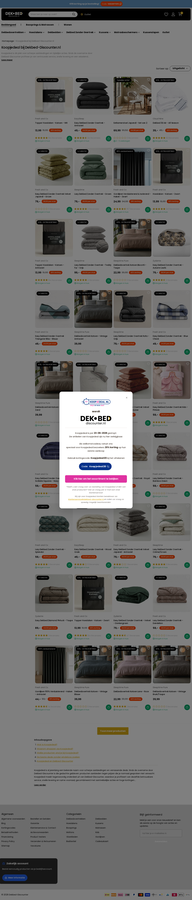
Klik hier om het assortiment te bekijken (96, 478)
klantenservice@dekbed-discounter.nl (86, 499)
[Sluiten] (126, 397)
